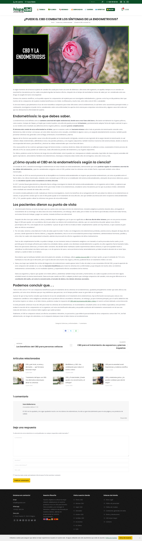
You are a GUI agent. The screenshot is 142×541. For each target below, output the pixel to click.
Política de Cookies (112, 507)
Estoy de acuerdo (125, 538)
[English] (44, 519)
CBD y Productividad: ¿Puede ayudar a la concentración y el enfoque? (75, 379)
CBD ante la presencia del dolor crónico (83, 301)
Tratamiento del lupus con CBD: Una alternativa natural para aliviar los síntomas (36, 379)
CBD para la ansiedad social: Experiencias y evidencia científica (116, 365)
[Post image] (18, 367)
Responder (123, 418)
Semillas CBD (80, 518)
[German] (49, 519)
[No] (140, 538)
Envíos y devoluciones (113, 514)
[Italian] (52, 519)
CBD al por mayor (111, 518)
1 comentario (83, 323)
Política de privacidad (112, 503)
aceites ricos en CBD (82, 257)
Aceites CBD (79, 514)
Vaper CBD (79, 507)
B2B (77, 529)
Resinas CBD (80, 503)
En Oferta (79, 525)
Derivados (79, 511)
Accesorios (79, 522)
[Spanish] (57, 519)
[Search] (102, 1)
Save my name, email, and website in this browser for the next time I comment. (38, 475)
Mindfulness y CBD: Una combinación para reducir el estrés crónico (74, 367)
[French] (47, 519)
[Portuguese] (54, 519)
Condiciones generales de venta (116, 511)
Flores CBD (79, 500)
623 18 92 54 (113, 2)
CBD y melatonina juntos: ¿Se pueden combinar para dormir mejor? (115, 379)
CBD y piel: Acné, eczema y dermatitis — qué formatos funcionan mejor (35, 367)
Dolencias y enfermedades (70, 323)
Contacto (109, 522)
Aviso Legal (109, 500)
